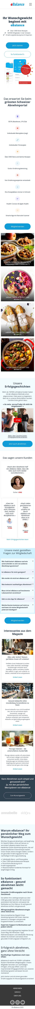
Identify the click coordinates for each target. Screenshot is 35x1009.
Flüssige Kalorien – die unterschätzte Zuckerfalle (17, 750)
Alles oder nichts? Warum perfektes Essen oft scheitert (17, 658)
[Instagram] (17, 1002)
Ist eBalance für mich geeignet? (14, 572)
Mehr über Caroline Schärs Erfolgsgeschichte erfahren (17, 436)
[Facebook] (12, 1002)
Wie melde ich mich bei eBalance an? (15, 578)
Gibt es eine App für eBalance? (13, 599)
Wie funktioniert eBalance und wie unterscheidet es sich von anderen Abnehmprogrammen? (15, 563)
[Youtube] (22, 1002)
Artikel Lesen (17, 677)
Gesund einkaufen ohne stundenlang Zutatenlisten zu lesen (17, 703)
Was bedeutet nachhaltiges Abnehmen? (17, 584)
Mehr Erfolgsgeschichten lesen (17, 539)
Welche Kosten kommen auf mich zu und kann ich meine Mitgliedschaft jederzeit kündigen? (15, 607)
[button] (17, 563)
